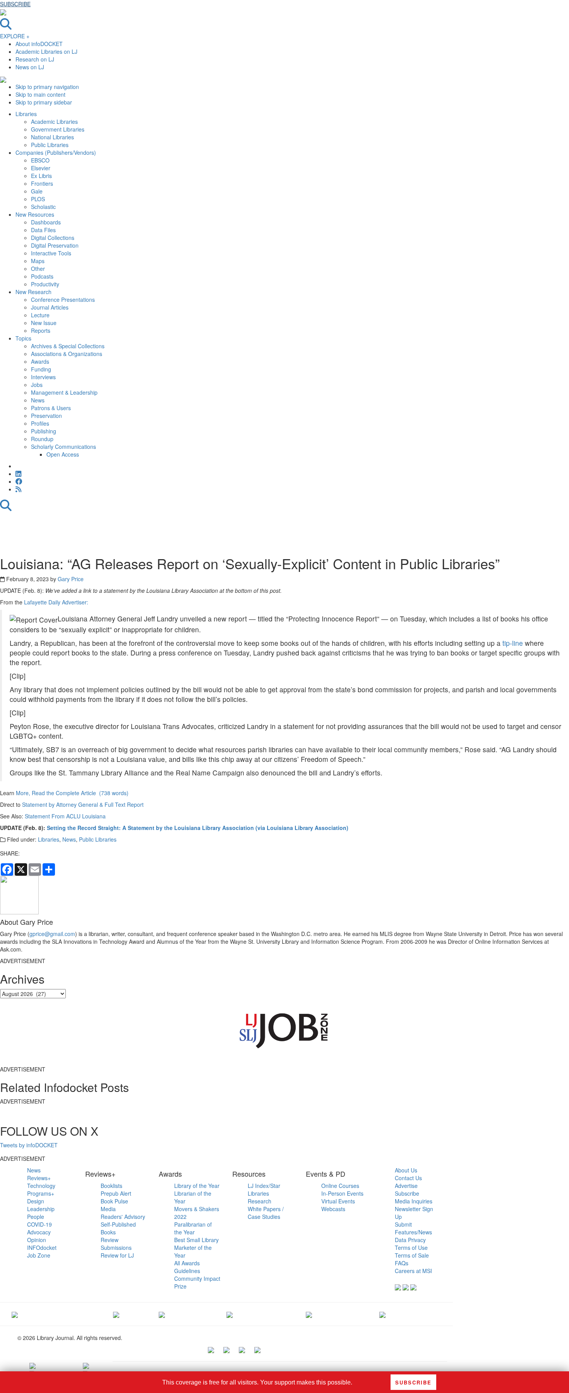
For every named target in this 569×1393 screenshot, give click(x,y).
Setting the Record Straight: (84, 828)
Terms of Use (411, 1247)
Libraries (48, 839)
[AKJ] (116, 1314)
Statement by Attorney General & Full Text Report (83, 804)
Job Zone (38, 1255)
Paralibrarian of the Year (193, 1228)
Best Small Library (196, 1240)
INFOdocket (42, 1247)
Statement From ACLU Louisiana (65, 816)
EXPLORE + (14, 36)
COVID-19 (39, 1224)
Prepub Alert (116, 1193)
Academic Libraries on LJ (46, 51)
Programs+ (40, 1193)
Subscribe (407, 1193)
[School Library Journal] (382, 1314)
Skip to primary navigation (47, 87)
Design (35, 1201)
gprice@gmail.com (52, 934)
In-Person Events (342, 1193)
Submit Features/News (413, 1228)
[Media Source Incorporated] (15, 1314)
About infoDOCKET (39, 44)
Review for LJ (117, 1255)
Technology (41, 1185)
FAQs (401, 1263)
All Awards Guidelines (187, 1267)
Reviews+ (39, 1178)
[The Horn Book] (162, 1314)
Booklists (111, 1185)
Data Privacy (410, 1240)
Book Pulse (114, 1201)
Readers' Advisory (123, 1216)
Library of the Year (196, 1185)
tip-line (512, 643)
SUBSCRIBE (15, 4)
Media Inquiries (413, 1201)
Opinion (36, 1240)
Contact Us (408, 1178)
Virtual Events (338, 1201)
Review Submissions (116, 1243)
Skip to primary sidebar (43, 102)
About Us (406, 1170)
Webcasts (333, 1209)
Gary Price (71, 579)
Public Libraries (98, 839)
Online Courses (340, 1185)
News (69, 839)
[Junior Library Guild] (229, 1314)
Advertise (406, 1185)
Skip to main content (40, 94)
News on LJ (29, 67)
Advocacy (39, 1232)
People (35, 1216)
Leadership (41, 1209)
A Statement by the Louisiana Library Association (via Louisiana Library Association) (235, 828)
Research (259, 1201)
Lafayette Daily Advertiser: (56, 602)
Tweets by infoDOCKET (29, 1145)
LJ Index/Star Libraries (264, 1189)
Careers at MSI (413, 1271)
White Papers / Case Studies (266, 1212)
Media (108, 1209)
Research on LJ (34, 59)
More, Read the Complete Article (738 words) (72, 793)
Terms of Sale (412, 1255)
